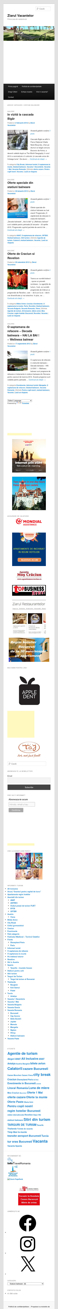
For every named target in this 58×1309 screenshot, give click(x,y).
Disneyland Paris (17, 942)
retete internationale (15, 1114)
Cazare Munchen (14, 1075)
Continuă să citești (38, 159)
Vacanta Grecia (13, 1007)
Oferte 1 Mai (35, 1092)
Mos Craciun (13, 1092)
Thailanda (11, 982)
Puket (12, 990)
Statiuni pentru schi (15, 970)
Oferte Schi (28, 1102)
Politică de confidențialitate (32, 86)
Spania (10, 965)
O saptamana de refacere (31, 235)
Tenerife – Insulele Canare (21, 968)
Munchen (23, 1093)
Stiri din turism (37, 1119)
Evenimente (38, 303)
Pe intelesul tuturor (15, 956)
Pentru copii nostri (29, 390)
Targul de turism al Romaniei (22, 979)
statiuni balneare (27, 240)
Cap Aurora (15, 1016)
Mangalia (42, 385)
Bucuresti (14, 1013)
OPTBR (45, 235)
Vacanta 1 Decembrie (35, 167)
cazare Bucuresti (35, 1068)
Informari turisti (31, 164)
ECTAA (35, 1080)
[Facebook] (27, 1232)
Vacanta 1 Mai (13, 1001)
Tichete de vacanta (25, 1128)
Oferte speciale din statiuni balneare (20, 185)
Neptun (13, 1030)
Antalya (13, 996)
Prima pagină (13, 86)
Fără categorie (13, 934)
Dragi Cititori (12, 92)
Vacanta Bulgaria (14, 308)
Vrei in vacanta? (42, 92)
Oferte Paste (15, 1102)
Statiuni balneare (19, 167)
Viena (38, 308)
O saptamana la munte (16, 953)
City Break (20, 164)
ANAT (18, 235)
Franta (10, 939)
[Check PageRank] (15, 1179)
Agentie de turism (14, 311)
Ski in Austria (13, 962)
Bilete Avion (21, 303)
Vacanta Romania (19, 169)
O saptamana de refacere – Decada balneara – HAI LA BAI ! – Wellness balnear (23, 333)
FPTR (12, 908)
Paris (26, 306)
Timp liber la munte (17, 1132)
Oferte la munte (36, 1097)
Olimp (13, 1032)
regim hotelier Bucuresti (23, 313)
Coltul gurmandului (15, 925)
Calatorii (16, 240)
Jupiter (13, 1021)
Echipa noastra (26, 92)
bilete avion (36, 311)
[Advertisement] (20, 724)
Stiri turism (25, 238)
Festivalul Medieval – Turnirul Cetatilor (23, 936)
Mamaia (13, 1024)
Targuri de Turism (14, 976)
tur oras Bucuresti (19, 1141)
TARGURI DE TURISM (21, 1125)
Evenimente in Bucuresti (21, 1083)
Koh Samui (15, 987)
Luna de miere (38, 1088)
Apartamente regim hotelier (18, 894)
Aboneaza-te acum (18, 799)
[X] (27, 1274)
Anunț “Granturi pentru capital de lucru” (24, 891)
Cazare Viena (27, 1075)
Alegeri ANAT (14, 1058)
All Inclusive (26, 311)
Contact (11, 97)
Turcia (10, 993)
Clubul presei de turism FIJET (22, 905)
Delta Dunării (15, 1018)
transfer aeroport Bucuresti (24, 1136)
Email (9, 776)
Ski (39, 1114)
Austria (10, 914)
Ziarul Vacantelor (20, 15)
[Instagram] (27, 1253)
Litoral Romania (17, 1088)
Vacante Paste (13, 1038)
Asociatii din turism (15, 897)
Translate (25, 403)
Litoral (38, 1084)
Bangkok (14, 984)
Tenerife (40, 1125)
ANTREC (14, 903)
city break (42, 1074)
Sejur (35, 1114)
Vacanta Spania (14, 1145)
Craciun (30, 303)
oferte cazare (38, 169)
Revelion (32, 306)
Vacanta (20, 171)
